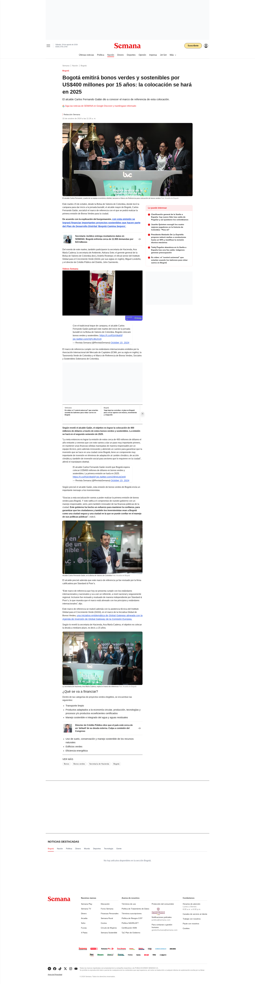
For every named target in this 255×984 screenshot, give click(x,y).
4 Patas (84, 933)
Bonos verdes (79, 764)
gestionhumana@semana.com (164, 930)
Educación (105, 904)
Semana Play (86, 904)
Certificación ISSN (129, 928)
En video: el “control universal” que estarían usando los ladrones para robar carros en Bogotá (81, 412)
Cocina (104, 923)
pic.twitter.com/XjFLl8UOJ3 (87, 339)
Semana (65, 66)
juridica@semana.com (161, 920)
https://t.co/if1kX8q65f (110, 335)
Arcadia (84, 918)
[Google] (49, 968)
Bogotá (84, 66)
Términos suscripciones (132, 913)
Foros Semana (107, 909)
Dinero (84, 913)
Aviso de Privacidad (58, 975)
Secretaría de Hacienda (99, 764)
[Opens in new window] (54, 968)
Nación (75, 66)
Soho (83, 923)
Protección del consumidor (163, 904)
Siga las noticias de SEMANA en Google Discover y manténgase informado (100, 106)
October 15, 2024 (120, 342)
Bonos (66, 764)
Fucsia (84, 928)
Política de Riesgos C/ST (132, 918)
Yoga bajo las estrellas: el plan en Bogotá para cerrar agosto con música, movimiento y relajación (120, 412)
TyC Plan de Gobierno (131, 933)
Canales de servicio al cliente (195, 914)
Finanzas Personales (109, 913)
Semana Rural (107, 918)
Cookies (186, 928)
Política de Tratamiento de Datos (135, 909)
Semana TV (86, 909)
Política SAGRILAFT (130, 923)
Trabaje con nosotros (192, 919)
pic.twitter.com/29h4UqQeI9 (111, 477)
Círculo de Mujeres (109, 928)
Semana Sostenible (109, 933)
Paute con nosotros (191, 924)
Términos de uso (129, 904)
